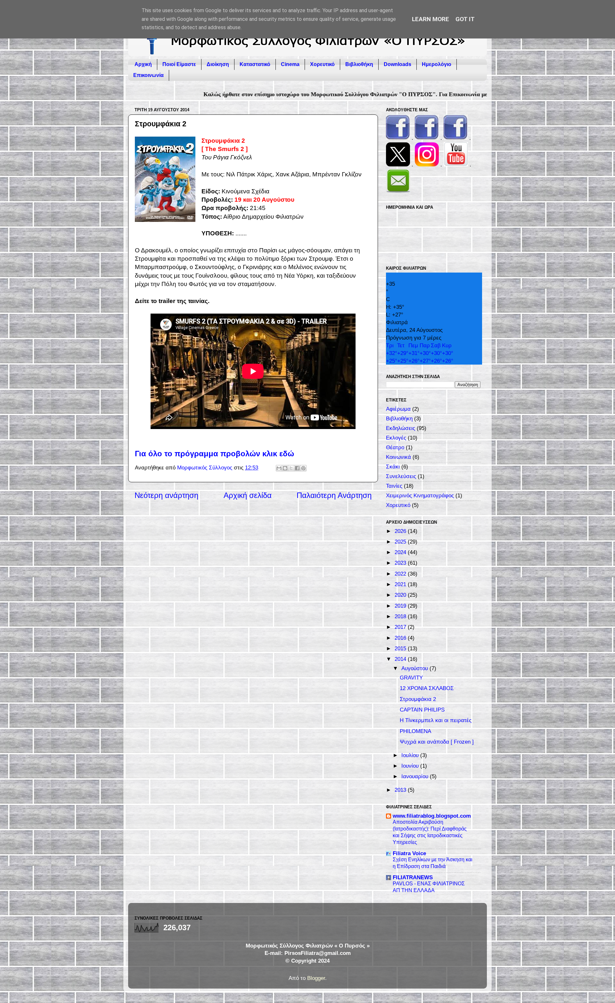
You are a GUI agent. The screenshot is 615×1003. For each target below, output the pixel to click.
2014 (401, 659)
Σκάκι (393, 467)
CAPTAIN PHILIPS (422, 710)
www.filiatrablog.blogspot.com (432, 816)
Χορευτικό (322, 64)
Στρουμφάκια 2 (418, 699)
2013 (401, 790)
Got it (465, 19)
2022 (401, 574)
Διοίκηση (218, 64)
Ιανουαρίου (415, 776)
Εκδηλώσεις (400, 428)
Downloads (397, 64)
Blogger (316, 978)
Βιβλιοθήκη (359, 64)
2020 (401, 595)
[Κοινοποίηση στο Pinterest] (303, 468)
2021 (401, 584)
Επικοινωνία (148, 75)
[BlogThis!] (285, 468)
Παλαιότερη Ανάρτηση (334, 495)
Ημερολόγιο (436, 64)
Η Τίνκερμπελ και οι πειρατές (436, 720)
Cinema (290, 64)
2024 (401, 552)
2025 (401, 542)
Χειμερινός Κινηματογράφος (420, 496)
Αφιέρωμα (398, 409)
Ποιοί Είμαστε (179, 64)
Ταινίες (394, 486)
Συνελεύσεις (401, 476)
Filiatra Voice (409, 853)
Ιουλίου (410, 755)
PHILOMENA (415, 731)
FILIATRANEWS (413, 877)
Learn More (430, 19)
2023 (401, 563)
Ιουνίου (410, 766)
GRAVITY (411, 678)
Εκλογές (396, 438)
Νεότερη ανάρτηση (166, 495)
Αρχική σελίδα (248, 495)
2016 (401, 638)
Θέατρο (395, 447)
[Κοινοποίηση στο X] (291, 468)
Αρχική (143, 64)
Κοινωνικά (398, 457)
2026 (401, 531)
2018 (401, 616)
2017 (401, 627)
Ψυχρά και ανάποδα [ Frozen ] (437, 742)
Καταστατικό (255, 64)
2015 (401, 648)
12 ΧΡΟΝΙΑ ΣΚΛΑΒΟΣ (427, 688)
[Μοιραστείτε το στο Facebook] (297, 468)
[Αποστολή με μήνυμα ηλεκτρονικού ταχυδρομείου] (279, 468)
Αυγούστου (415, 668)
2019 (401, 606)
